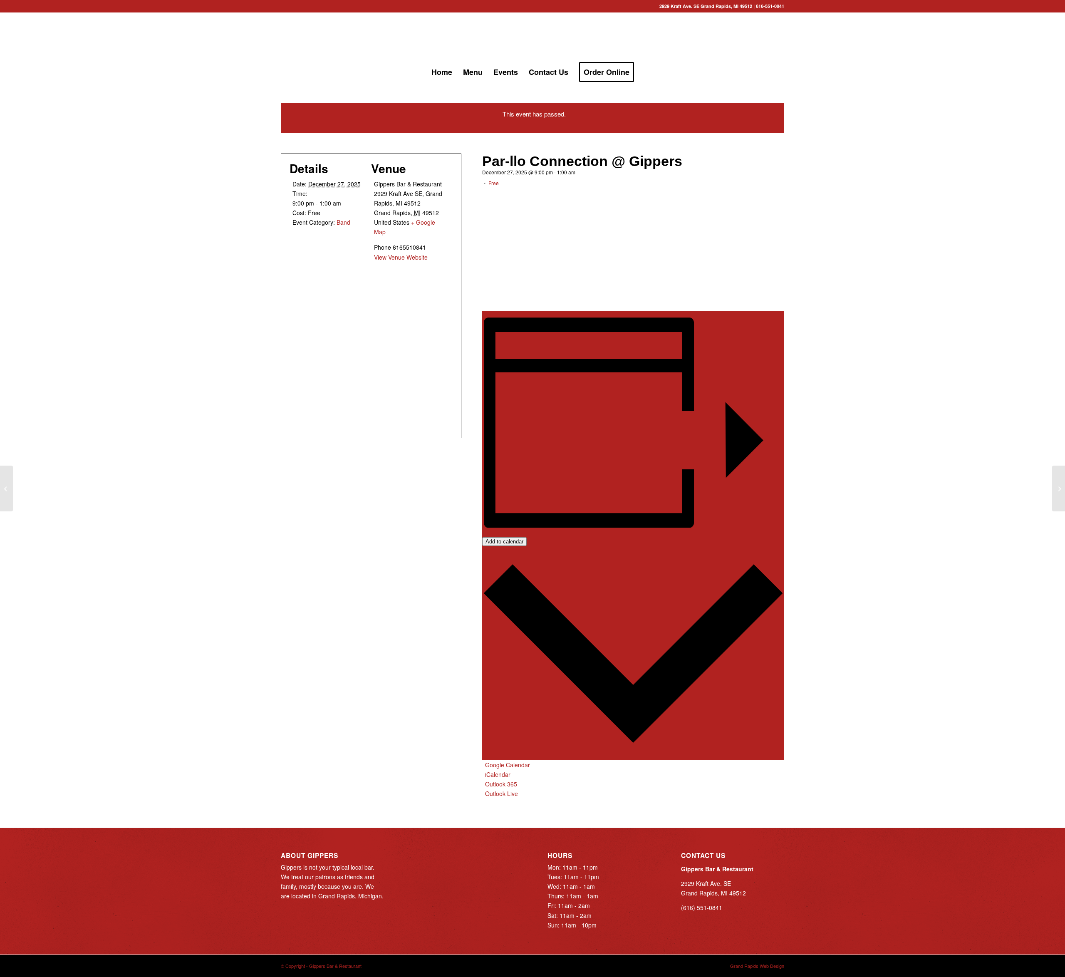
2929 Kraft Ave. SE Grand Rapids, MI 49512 (705, 6)
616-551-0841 (770, 6)
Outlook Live (501, 793)
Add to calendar (504, 541)
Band (343, 222)
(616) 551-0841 (701, 907)
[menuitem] (442, 72)
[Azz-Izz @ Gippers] (6, 488)
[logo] (532, 37)
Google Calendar (507, 765)
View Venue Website (401, 257)
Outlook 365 (501, 784)
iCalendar (497, 774)
